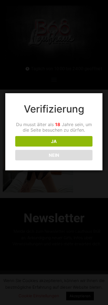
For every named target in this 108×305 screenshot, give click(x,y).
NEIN (54, 155)
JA (54, 141)
